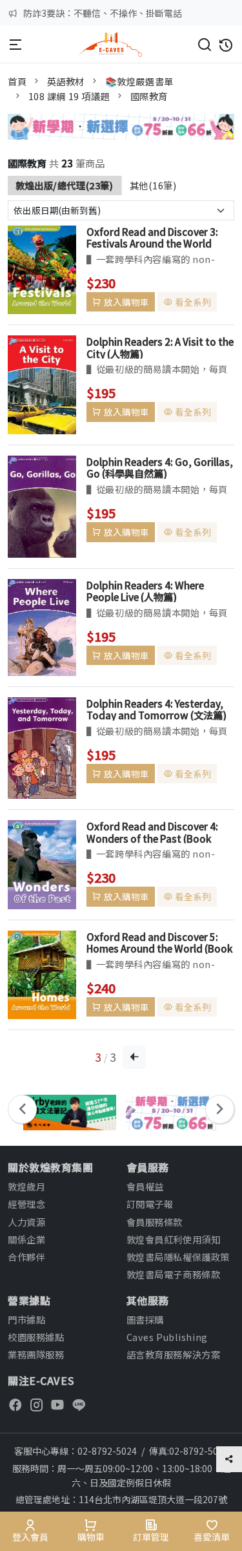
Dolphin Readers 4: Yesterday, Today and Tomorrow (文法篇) (156, 709)
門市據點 (26, 1319)
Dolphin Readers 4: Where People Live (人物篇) (145, 590)
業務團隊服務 (36, 1354)
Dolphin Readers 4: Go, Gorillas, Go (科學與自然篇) (159, 467)
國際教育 (149, 96)
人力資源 (26, 1222)
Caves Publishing (167, 1337)
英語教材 (66, 81)
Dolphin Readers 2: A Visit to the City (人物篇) (160, 347)
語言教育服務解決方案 (173, 1354)
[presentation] (22, 1109)
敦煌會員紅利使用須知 (173, 1239)
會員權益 (145, 1186)
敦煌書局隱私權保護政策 (178, 1256)
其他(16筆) (153, 185)
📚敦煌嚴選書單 (139, 81)
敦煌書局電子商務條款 (173, 1274)
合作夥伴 (26, 1256)
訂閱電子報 (150, 1203)
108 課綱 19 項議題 (69, 96)
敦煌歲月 (26, 1186)
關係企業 (26, 1239)
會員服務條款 (154, 1222)
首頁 (17, 81)
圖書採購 (145, 1319)
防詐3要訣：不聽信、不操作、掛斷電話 (102, 12)
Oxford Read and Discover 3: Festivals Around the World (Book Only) (152, 237)
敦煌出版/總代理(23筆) (64, 185)
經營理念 (26, 1203)
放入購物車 (126, 301)
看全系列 (193, 301)
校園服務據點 (36, 1337)
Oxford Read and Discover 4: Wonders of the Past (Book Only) (152, 831)
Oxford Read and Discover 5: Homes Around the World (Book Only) (159, 942)
